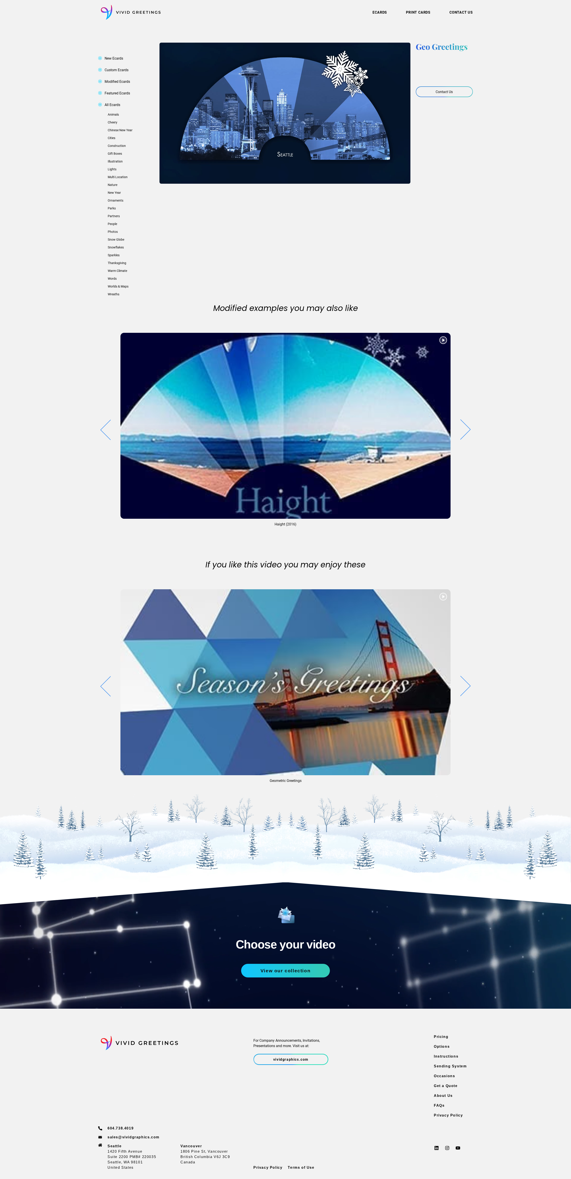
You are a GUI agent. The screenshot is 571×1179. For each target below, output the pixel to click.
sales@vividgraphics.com (133, 1137)
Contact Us (444, 91)
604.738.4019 (121, 1128)
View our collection (285, 970)
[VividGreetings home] (129, 12)
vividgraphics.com (290, 1059)
